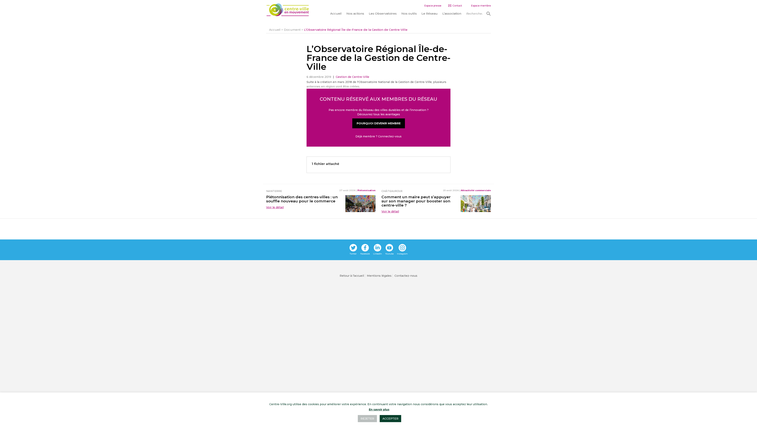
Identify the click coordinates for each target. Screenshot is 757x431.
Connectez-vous (390, 136)
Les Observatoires (383, 13)
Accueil (336, 13)
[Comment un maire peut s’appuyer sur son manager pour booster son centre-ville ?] (476, 203)
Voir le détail (275, 207)
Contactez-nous (405, 275)
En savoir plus (379, 409)
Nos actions (355, 13)
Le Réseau (429, 13)
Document (292, 30)
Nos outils (409, 13)
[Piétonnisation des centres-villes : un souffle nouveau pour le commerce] (360, 203)
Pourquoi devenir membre (379, 123)
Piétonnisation (366, 190)
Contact (457, 5)
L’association (451, 13)
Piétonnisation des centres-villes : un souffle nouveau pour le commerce (302, 199)
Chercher (488, 13)
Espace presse (432, 5)
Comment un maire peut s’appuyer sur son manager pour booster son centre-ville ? (416, 201)
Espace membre (481, 5)
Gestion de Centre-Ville (352, 77)
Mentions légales (379, 275)
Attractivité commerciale (476, 190)
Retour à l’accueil (352, 275)
